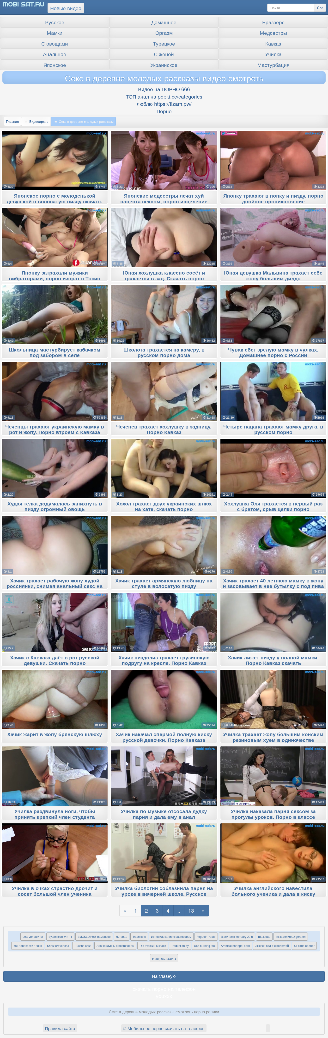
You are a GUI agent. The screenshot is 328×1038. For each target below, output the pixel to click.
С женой (164, 54)
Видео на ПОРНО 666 (164, 89)
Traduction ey (180, 946)
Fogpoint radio (206, 936)
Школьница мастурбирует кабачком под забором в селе (54, 352)
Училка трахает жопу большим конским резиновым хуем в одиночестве (273, 737)
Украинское (163, 64)
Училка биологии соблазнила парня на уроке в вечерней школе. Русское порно (164, 894)
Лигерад (121, 936)
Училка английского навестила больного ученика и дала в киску (273, 891)
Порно (164, 111)
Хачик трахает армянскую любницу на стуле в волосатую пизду (164, 583)
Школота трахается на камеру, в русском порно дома (164, 352)
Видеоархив (38, 121)
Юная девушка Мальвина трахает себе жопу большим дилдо (273, 275)
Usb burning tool (205, 946)
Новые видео (65, 8)
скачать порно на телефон (164, 988)
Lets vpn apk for (33, 936)
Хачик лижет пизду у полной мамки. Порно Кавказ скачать (273, 660)
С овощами (54, 43)
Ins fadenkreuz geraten (291, 936)
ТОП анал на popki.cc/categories (164, 96)
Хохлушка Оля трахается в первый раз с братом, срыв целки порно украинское (273, 509)
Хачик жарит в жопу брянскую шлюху (54, 734)
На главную (164, 976)
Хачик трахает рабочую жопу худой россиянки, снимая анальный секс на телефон (55, 586)
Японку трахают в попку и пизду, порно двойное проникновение (273, 198)
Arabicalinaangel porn (235, 946)
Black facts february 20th (237, 936)
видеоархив (164, 958)
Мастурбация (273, 64)
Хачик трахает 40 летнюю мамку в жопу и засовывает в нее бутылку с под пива (273, 583)
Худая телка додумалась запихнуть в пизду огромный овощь (54, 506)
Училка (273, 54)
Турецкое (164, 43)
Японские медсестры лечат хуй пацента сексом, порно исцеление (163, 198)
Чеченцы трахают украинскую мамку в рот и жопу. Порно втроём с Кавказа (54, 429)
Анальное (54, 54)
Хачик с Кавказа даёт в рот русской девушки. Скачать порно (54, 660)
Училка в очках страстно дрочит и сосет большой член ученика (54, 891)
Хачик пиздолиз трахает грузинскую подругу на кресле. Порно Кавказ (164, 660)
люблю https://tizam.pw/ (164, 103)
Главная (12, 121)
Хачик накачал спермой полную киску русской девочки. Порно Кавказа (164, 737)
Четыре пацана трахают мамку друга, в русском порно (273, 429)
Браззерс (273, 22)
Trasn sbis (139, 936)
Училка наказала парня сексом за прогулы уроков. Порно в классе (273, 814)
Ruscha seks (82, 946)
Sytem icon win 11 (60, 936)
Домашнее (163, 22)
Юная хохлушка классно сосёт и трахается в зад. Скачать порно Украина (164, 278)
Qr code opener (304, 946)
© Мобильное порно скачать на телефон (164, 1028)
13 (191, 910)
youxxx (164, 995)
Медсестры (273, 32)
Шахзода (264, 936)
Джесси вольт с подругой (272, 946)
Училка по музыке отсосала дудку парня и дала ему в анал (164, 814)
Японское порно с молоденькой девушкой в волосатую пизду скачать (55, 198)
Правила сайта (60, 1028)
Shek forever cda (58, 946)
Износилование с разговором (171, 936)
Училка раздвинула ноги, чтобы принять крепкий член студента (54, 814)
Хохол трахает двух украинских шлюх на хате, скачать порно (164, 506)
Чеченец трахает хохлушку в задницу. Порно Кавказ (164, 429)
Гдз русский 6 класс (153, 946)
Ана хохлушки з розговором (115, 946)
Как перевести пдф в (27, 946)
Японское (54, 64)
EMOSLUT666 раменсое (94, 936)
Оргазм (164, 32)
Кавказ (273, 43)
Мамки (54, 32)
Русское (54, 22)
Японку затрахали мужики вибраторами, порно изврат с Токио (54, 275)
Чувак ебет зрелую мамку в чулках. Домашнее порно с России (273, 352)
